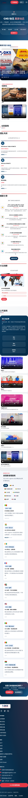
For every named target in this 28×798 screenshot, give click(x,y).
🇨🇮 (16, 492)
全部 (5, 485)
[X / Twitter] (4, 711)
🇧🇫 (8, 489)
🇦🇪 (6, 499)
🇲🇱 (12, 485)
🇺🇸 (14, 499)
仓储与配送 (3, 732)
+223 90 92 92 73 (7, 775)
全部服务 (2, 718)
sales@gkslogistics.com (9, 772)
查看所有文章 (14, 258)
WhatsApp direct (6, 778)
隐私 (16, 795)
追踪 (1, 748)
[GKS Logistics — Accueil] (3, 2)
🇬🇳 (7, 492)
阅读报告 (4, 299)
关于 (1, 743)
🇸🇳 (7, 496)
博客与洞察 (3, 756)
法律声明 (10, 795)
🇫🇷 (16, 496)
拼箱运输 (2, 730)
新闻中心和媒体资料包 (6, 754)
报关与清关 (3, 735)
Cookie (21, 795)
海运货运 (2, 724)
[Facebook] (1, 711)
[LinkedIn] (8, 711)
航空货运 (2, 721)
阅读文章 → (7, 537)
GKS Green (3, 762)
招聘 (1, 759)
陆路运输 (2, 727)
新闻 (1, 751)
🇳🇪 (18, 489)
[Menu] (26, 2)
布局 (1, 745)
